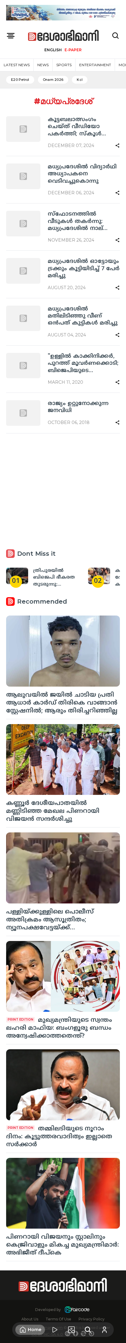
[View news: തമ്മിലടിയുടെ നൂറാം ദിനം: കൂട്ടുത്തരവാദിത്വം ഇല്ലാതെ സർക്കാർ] (63, 1084)
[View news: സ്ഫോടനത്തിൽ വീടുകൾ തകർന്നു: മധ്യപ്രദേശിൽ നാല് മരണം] (23, 223)
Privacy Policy (92, 1319)
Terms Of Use (58, 1319)
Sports (64, 65)
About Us (29, 1319)
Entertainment (95, 65)
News (43, 65)
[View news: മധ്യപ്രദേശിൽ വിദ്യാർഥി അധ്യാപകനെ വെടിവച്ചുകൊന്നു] (23, 176)
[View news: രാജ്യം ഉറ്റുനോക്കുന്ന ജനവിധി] (23, 413)
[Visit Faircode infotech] (77, 1309)
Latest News (17, 65)
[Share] (117, 145)
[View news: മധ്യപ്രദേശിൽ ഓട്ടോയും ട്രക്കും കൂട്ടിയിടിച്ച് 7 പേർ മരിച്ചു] (23, 271)
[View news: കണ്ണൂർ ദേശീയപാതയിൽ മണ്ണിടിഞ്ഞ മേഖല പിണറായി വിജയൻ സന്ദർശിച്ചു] (63, 759)
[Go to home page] (63, 36)
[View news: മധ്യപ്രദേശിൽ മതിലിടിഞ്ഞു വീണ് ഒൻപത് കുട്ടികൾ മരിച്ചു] (23, 318)
